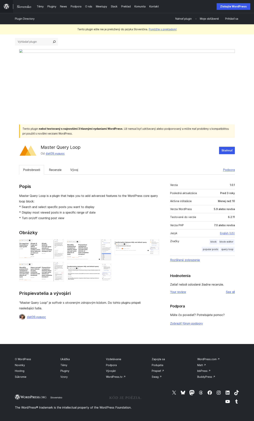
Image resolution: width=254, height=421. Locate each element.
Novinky (20, 365)
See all (230, 292)
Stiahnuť (226, 150)
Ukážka (65, 359)
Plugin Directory (25, 18)
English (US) (227, 233)
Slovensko (56, 397)
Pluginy (64, 370)
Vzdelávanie (113, 359)
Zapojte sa (158, 359)
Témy (63, 365)
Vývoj (74, 170)
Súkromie (20, 376)
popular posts (210, 249)
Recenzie (55, 170)
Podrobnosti (31, 170)
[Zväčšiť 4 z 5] (106, 268)
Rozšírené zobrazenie (185, 260)
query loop (227, 249)
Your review (178, 292)
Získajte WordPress (233, 6)
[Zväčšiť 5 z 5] (154, 244)
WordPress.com (208, 359)
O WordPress (23, 359)
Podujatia (157, 365)
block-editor (226, 241)
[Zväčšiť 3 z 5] (106, 244)
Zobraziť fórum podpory (186, 323)
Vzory (64, 376)
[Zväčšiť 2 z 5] (59, 267)
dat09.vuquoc (55, 153)
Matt (201, 365)
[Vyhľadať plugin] (54, 41)
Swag (157, 376)
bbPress (204, 370)
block (213, 241)
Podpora (229, 170)
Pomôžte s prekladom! (163, 29)
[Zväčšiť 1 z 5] (59, 244)
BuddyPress (206, 376)
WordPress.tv (116, 376)
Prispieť (158, 370)
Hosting (19, 370)
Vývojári (111, 370)
